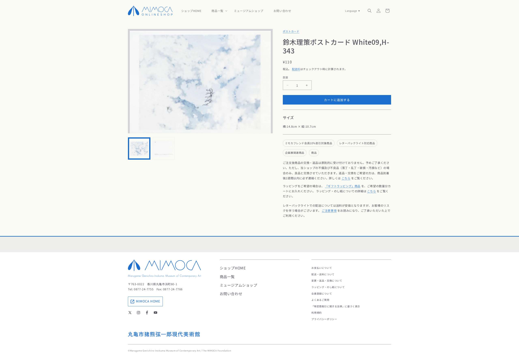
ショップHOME (233, 267)
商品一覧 (227, 276)
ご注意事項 (329, 210)
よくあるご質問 (320, 299)
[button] (217, 10)
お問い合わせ (231, 293)
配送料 (296, 69)
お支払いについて (321, 267)
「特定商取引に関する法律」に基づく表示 (335, 306)
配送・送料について (322, 274)
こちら (346, 178)
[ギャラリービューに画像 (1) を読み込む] (139, 148)
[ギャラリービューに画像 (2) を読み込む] (163, 148)
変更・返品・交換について (326, 280)
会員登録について (321, 293)
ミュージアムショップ (238, 285)
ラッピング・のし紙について (328, 287)
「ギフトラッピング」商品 (342, 186)
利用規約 (316, 312)
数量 (285, 77)
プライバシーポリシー (324, 319)
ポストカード (291, 31)
